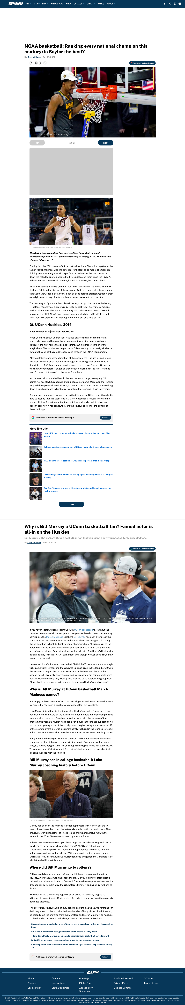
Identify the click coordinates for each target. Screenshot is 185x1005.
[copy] (45, 63)
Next (105, 142)
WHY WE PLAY (57, 4)
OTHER (90, 4)
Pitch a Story (86, 983)
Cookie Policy (34, 987)
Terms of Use (151, 983)
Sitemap (31, 983)
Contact (56, 978)
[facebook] (164, 4)
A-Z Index (149, 978)
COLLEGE (78, 4)
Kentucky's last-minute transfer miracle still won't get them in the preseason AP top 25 (71, 946)
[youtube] (180, 4)
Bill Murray (79, 637)
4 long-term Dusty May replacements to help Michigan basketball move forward (70, 936)
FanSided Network (124, 978)
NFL (27, 4)
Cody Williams (34, 57)
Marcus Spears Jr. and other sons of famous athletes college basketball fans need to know (72, 926)
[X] (170, 4)
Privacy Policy (121, 983)
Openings (84, 978)
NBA (44, 4)
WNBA (68, 4)
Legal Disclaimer (60, 987)
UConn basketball (83, 629)
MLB (36, 4)
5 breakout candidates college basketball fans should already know (64, 931)
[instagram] (175, 4)
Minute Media (15, 998)
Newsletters (58, 983)
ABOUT (110, 4)
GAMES (101, 4)
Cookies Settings (122, 987)
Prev (37, 142)
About (30, 978)
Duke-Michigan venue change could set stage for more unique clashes (65, 940)
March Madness (54, 637)
